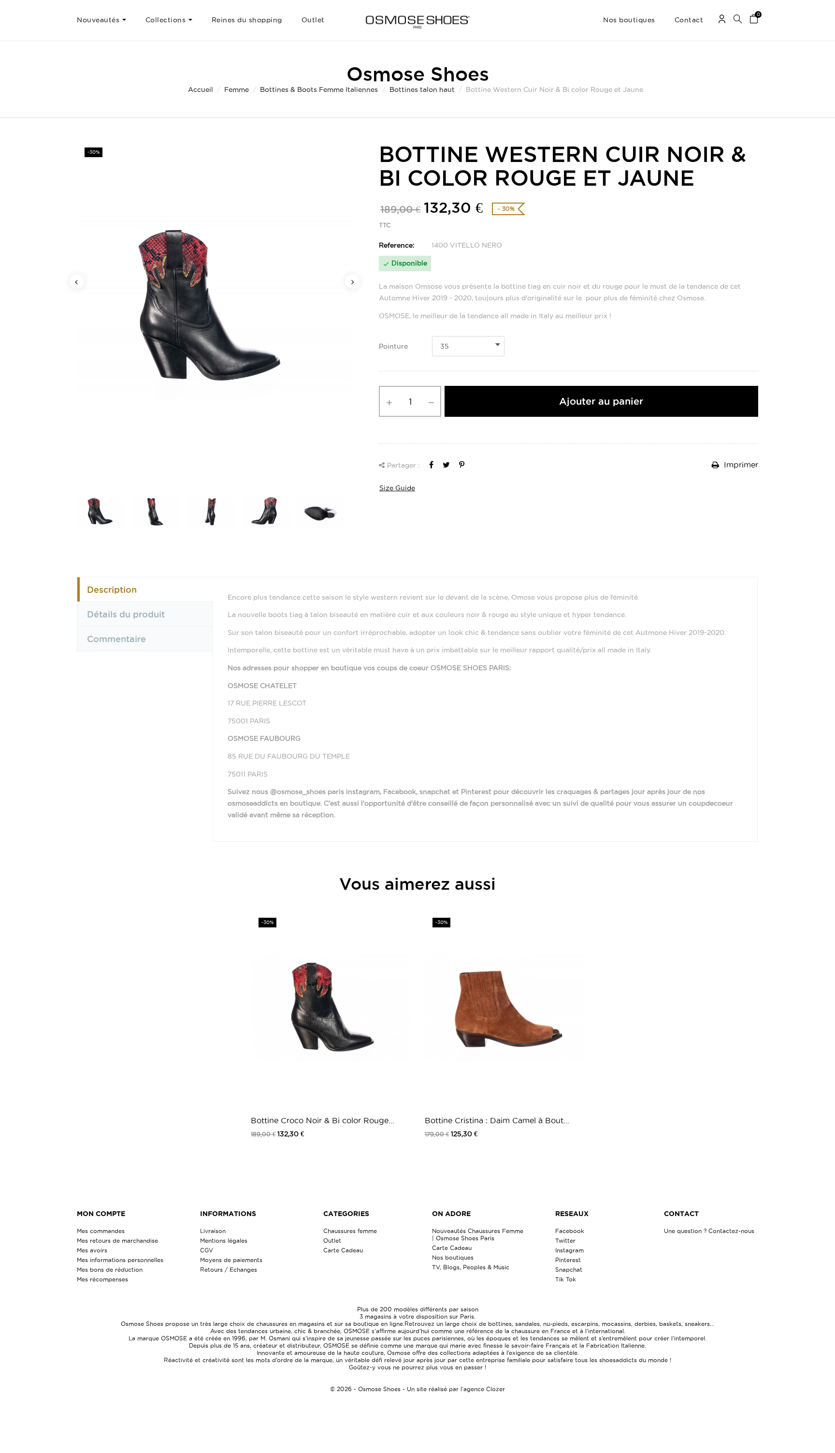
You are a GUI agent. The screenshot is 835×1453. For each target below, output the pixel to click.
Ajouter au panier (601, 401)
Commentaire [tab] (116, 639)
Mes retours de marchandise (117, 1240)
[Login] (722, 20)
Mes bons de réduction (110, 1269)
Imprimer (739, 464)
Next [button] (352, 281)
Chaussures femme (350, 1231)
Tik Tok (565, 1279)
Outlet (332, 1240)
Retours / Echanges (228, 1269)
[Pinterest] (461, 464)
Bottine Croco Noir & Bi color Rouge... (322, 1120)
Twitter (565, 1240)
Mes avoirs (92, 1250)
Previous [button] (77, 281)
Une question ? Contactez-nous (709, 1231)
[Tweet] (446, 464)
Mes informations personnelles (120, 1260)
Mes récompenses (102, 1279)
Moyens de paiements (231, 1260)
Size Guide (397, 488)
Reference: (397, 245)
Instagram (569, 1250)
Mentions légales (223, 1240)
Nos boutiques (453, 1257)
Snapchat (568, 1269)
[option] (214, 307)
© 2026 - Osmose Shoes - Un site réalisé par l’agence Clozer (417, 1389)
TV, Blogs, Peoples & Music (470, 1267)
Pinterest (568, 1260)
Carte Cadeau (343, 1250)
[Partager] (431, 464)
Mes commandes (101, 1231)
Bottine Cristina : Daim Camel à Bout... (497, 1120)
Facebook (569, 1231)
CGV (206, 1250)
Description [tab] (112, 589)
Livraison (213, 1231)
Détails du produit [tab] (126, 614)
